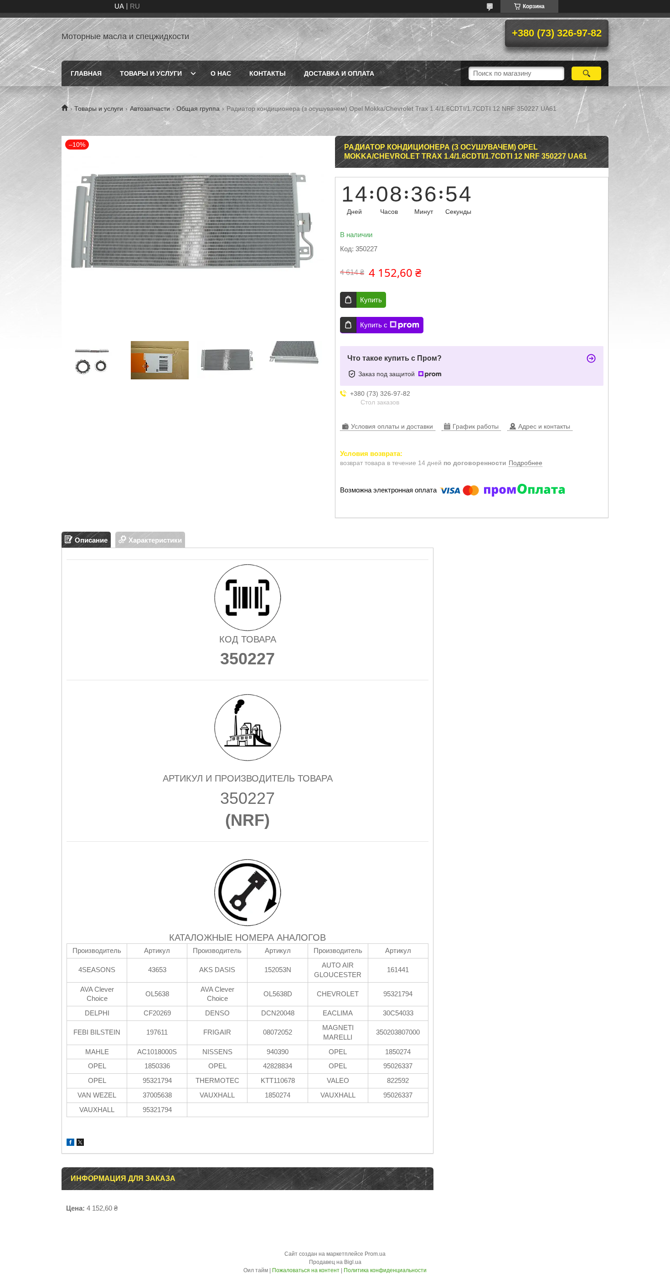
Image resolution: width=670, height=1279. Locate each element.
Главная (86, 73)
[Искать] (586, 73)
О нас (221, 73)
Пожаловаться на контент (306, 1270)
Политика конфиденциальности (385, 1270)
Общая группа (198, 108)
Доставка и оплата (339, 73)
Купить (371, 300)
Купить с (373, 325)
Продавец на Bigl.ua (335, 1262)
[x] (80, 1143)
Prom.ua (375, 1254)
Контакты (267, 73)
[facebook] (70, 1143)
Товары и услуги (151, 73)
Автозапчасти (150, 108)
